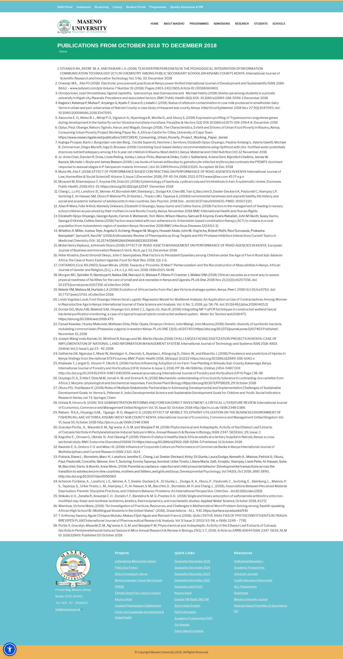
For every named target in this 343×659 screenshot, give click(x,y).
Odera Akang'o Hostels (188, 631)
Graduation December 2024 (192, 567)
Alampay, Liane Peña (246, 461)
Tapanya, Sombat (156, 461)
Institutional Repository (248, 561)
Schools (279, 23)
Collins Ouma (94, 221)
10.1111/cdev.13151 (249, 491)
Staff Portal (64, 7)
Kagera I (64, 103)
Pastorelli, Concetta (80, 461)
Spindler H (84, 275)
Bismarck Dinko (167, 157)
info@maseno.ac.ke (67, 609)
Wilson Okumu (176, 216)
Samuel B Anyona (201, 216)
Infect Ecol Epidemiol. (217, 108)
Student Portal (135, 7)
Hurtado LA (100, 289)
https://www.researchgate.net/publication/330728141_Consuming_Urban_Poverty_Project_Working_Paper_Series (143, 137)
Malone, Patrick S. (259, 457)
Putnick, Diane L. (70, 457)
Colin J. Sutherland (193, 157)
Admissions (222, 23)
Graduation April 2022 (188, 586)
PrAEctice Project (126, 567)
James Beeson (111, 162)
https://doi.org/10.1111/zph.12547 (124, 186)
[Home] (82, 23)
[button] (9, 649)
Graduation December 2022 (192, 580)
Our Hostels (181, 625)
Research (242, 23)
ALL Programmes (245, 586)
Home (155, 23)
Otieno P (167, 275)
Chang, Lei (150, 457)
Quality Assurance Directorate (253, 580)
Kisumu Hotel (123, 599)
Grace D (137, 103)
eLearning (102, 7)
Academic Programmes (249, 567)
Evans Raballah (226, 216)
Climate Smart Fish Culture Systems (138, 593)
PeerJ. (232, 289)
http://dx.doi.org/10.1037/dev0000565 (87, 476)
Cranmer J (181, 275)
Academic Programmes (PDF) (193, 618)
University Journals (246, 574)
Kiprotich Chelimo (240, 157)
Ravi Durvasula (238, 231)
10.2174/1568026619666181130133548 (127, 241)
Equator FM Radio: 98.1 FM (191, 599)
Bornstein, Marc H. (97, 457)
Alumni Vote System (187, 605)
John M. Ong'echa (194, 231)
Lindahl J (150, 103)
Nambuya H (102, 275)
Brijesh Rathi (217, 231)
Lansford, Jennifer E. (127, 457)
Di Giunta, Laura (205, 457)
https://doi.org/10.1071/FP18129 (206, 383)
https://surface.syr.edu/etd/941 (225, 511)
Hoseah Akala (169, 231)
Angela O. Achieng (116, 231)
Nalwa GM (119, 275)
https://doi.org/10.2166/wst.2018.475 (85, 319)
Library (117, 7)
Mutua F (94, 103)
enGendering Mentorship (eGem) (135, 561)
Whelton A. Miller (70, 231)
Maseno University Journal (250, 599)
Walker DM (198, 275)
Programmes (157, 7)
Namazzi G (136, 275)
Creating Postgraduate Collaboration (138, 605)
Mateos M (82, 289)
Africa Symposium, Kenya (131, 574)
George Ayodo (107, 216)
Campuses (83, 7)
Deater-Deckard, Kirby (176, 457)
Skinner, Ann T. (107, 461)
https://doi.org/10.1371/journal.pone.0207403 (228, 329)
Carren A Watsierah (133, 216)
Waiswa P (152, 275)
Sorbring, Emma (131, 461)
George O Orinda (70, 221)
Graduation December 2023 (192, 574)
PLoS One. (198, 280)
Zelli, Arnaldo (219, 461)
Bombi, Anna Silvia (103, 466)
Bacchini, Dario (74, 466)
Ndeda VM (66, 289)
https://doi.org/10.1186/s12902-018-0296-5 (169, 442)
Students (261, 23)
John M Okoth (248, 216)
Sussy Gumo (269, 216)
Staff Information (185, 612)
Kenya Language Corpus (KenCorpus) (138, 580)
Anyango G (109, 103)
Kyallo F (124, 103)
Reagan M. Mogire (144, 231)
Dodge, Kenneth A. (231, 457)
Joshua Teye (93, 231)
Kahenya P (79, 103)
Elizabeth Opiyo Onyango (76, 216)
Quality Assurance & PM (186, 7)
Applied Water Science (217, 501)
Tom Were (156, 216)
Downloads (241, 593)
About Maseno (174, 23)
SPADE (119, 586)
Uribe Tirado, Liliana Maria (190, 461)
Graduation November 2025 (192, 561)
